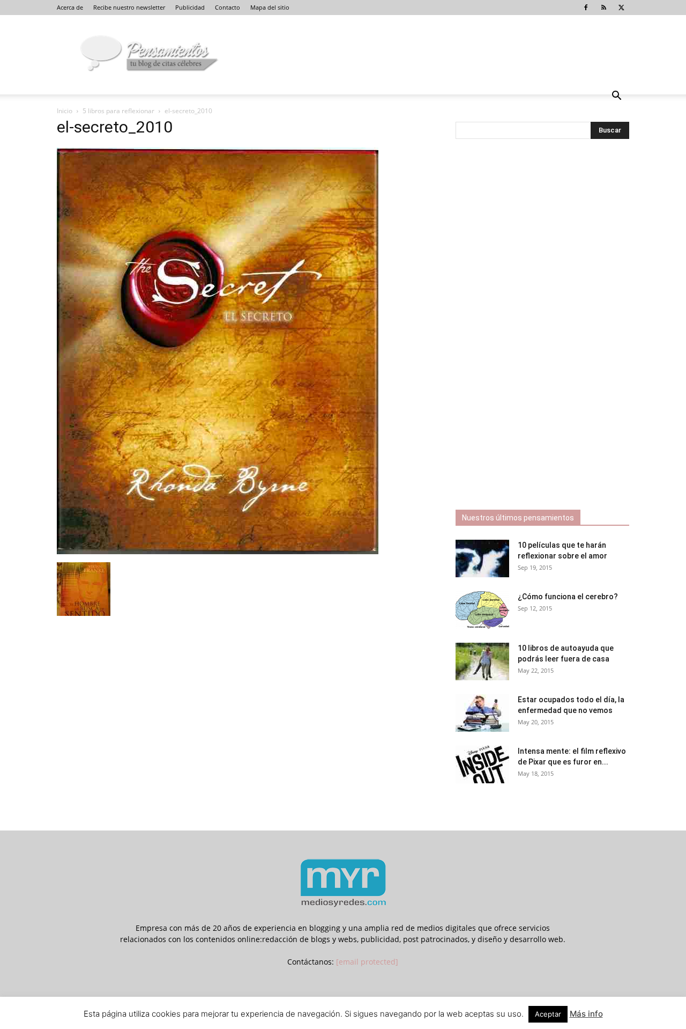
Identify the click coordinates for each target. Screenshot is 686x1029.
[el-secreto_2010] (217, 551)
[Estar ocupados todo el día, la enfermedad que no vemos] (482, 713)
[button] (616, 97)
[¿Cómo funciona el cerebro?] (482, 610)
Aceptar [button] (548, 1014)
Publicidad (190, 7)
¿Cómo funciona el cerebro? (568, 596)
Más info (586, 1014)
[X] (621, 7)
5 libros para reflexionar (118, 110)
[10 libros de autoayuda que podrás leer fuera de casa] (482, 661)
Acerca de (70, 7)
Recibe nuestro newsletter (129, 7)
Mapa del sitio (269, 7)
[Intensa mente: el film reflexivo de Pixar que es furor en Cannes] (482, 764)
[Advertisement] (536, 326)
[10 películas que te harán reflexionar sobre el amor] (482, 558)
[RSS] (603, 7)
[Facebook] (586, 7)
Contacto (227, 7)
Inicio (64, 110)
